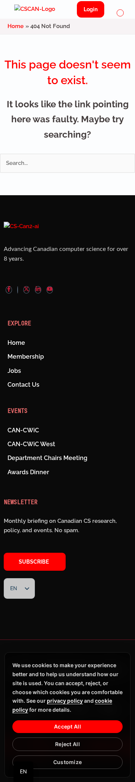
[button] (120, 13)
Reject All (67, 744)
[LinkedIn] (38, 290)
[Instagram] (17, 290)
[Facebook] (9, 290)
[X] (26, 290)
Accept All (67, 726)
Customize (67, 762)
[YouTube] (49, 290)
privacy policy (65, 700)
